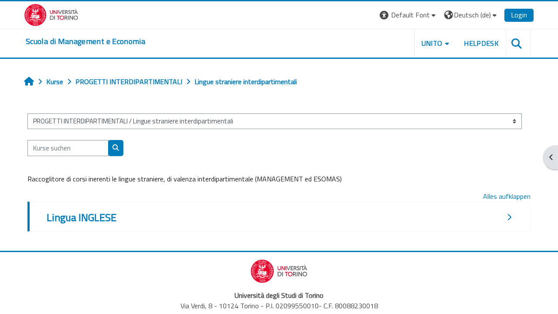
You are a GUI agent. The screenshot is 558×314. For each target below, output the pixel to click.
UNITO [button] (432, 43)
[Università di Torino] (51, 14)
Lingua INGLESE (81, 217)
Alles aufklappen (507, 196)
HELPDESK (481, 43)
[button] (408, 15)
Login (519, 15)
